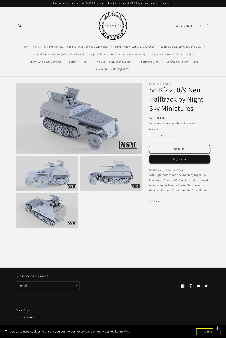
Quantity (153, 129)
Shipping (167, 123)
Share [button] (156, 201)
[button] (20, 26)
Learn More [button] (122, 331)
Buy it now (179, 159)
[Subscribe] (75, 286)
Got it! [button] (208, 331)
